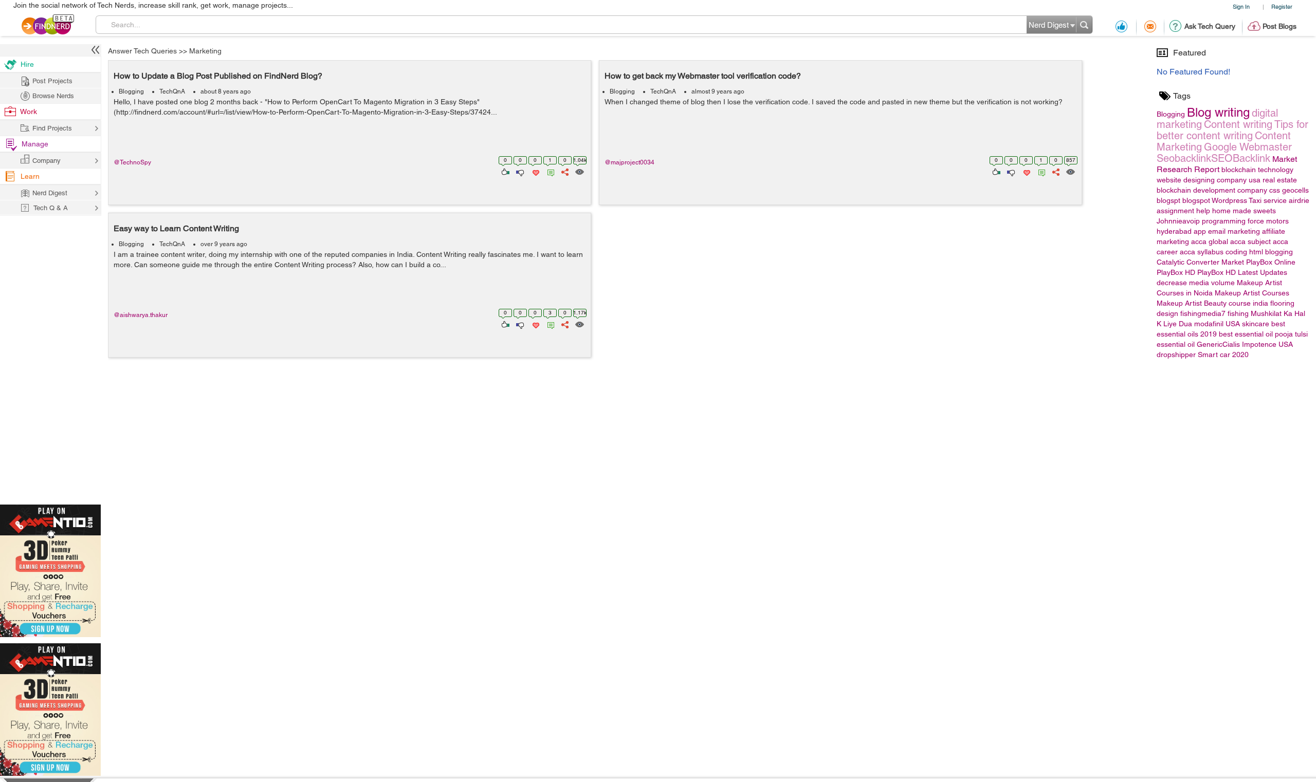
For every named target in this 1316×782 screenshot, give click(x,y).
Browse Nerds (53, 96)
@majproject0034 (629, 162)
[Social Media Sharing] (564, 171)
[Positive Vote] (504, 171)
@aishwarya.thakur (141, 315)
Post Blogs (1279, 26)
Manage (35, 144)
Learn (30, 176)
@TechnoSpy (132, 162)
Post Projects (52, 81)
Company (46, 160)
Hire (27, 64)
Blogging (131, 91)
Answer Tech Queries (142, 51)
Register (1281, 6)
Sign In (1241, 6)
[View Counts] (579, 171)
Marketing (205, 51)
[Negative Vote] (519, 171)
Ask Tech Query (1209, 26)
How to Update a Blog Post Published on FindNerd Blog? (218, 76)
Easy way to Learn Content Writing (176, 228)
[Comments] (549, 171)
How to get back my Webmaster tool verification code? (703, 76)
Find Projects (52, 128)
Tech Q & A (50, 208)
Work (28, 111)
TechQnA (172, 91)
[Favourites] (535, 171)
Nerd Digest (49, 193)
